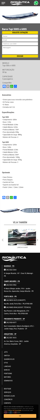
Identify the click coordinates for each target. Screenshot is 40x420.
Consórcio (8, 399)
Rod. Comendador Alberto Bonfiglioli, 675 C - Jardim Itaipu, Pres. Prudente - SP (19, 327)
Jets (6, 352)
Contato (7, 403)
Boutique (7, 389)
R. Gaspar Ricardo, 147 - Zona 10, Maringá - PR (18, 274)
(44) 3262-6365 (11, 270)
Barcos (7, 370)
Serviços (7, 392)
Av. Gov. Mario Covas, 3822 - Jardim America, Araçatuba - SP (16, 342)
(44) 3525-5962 (11, 285)
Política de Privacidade (14, 410)
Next (37, 239)
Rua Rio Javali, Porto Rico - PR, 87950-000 (18, 304)
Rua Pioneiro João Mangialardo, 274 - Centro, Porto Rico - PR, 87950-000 (17, 312)
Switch (7, 355)
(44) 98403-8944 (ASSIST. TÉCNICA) (18, 307)
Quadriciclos (9, 359)
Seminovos (8, 381)
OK (20, 416)
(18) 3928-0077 (11, 322)
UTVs (6, 363)
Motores (7, 377)
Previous (3, 239)
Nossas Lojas (9, 396)
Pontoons (8, 373)
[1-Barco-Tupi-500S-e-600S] (10, 210)
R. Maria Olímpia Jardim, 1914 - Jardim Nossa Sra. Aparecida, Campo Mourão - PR (18, 289)
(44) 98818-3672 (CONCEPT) (15, 300)
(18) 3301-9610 (11, 338)
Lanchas (7, 366)
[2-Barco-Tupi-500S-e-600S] (30, 210)
